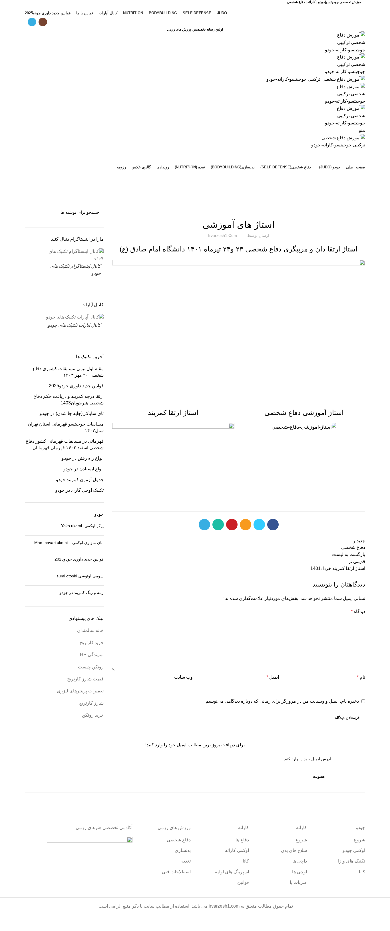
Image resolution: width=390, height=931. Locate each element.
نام (361, 677)
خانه (209, 186)
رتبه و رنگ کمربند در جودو (82, 592)
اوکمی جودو (354, 850)
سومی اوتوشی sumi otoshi (80, 576)
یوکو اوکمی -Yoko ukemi (82, 525)
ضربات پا (298, 882)
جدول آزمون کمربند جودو (80, 479)
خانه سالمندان (90, 630)
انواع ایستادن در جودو (83, 468)
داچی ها (299, 861)
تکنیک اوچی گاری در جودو (79, 490)
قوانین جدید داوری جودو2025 (76, 385)
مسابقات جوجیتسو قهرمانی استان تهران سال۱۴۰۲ (66, 427)
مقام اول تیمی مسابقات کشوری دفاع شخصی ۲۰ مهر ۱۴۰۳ (68, 371)
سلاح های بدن (294, 850)
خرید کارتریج (92, 642)
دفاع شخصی (179, 839)
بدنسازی (183, 850)
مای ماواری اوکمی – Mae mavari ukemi (69, 542)
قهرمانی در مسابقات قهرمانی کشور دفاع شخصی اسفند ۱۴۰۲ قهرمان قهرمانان (65, 444)
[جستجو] (32, 212)
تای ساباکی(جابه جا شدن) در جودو (72, 413)
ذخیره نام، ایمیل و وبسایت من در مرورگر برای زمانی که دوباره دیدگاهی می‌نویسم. (281, 701)
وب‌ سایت (183, 677)
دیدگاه (358, 611)
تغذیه (186, 861)
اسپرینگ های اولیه (232, 871)
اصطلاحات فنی (176, 871)
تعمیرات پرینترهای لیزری (80, 690)
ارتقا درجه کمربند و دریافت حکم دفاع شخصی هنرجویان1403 (68, 399)
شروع (359, 839)
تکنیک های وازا (351, 861)
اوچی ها (299, 871)
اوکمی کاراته (237, 850)
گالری (238, 209)
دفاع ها (242, 839)
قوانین (243, 882)
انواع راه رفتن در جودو (83, 458)
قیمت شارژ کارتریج (85, 678)
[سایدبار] (383, 924)
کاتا (362, 871)
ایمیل (272, 677)
